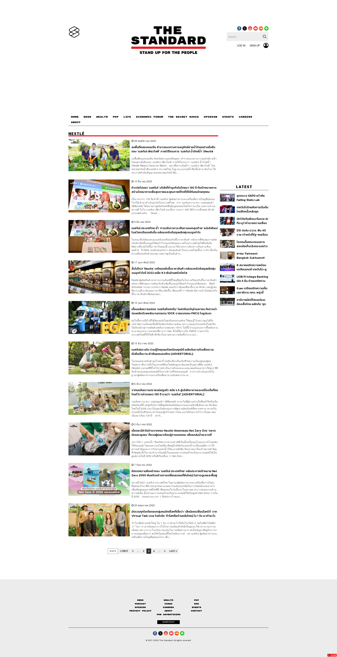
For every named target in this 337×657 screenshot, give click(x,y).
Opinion (140, 607)
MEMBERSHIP (168, 622)
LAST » (173, 551)
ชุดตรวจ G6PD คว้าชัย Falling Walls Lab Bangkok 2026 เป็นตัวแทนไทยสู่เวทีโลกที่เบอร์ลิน (251, 198)
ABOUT (76, 122)
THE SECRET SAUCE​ (183, 117)
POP (115, 117)
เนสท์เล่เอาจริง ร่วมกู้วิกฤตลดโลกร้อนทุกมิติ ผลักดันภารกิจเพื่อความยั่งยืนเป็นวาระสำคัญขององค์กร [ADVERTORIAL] (172, 351)
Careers (168, 607)
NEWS (87, 117)
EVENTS (228, 117)
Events (196, 607)
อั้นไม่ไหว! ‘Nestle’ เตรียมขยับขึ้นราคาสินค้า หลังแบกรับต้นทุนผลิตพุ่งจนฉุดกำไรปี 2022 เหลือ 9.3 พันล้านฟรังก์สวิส (173, 271)
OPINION (210, 117)
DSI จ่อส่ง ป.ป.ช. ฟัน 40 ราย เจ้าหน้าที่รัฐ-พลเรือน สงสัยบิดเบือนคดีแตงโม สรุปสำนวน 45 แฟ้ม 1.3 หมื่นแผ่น (252, 232)
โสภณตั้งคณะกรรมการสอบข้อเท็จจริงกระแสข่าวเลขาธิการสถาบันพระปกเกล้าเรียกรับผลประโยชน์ (252, 244)
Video (168, 604)
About (168, 611)
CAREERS (245, 117)
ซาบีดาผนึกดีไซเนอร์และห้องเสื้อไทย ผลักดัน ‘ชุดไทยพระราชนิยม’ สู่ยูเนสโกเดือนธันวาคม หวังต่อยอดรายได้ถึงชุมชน (252, 302)
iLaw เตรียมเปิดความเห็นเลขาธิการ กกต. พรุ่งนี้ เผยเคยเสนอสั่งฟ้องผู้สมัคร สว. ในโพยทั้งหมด (252, 290)
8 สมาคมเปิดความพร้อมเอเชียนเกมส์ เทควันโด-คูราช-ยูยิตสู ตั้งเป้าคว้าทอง (251, 267)
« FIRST (124, 551)
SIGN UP (255, 45)
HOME (75, 117)
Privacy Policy (140, 611)
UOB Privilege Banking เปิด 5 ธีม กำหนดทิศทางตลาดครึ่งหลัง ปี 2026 (252, 279)
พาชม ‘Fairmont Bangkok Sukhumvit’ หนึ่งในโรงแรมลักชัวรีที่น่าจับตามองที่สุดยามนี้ (252, 255)
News (140, 600)
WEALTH (102, 117)
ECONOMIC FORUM (149, 117)
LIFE (127, 117)
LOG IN (241, 45)
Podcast (140, 604)
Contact (196, 611)
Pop (196, 600)
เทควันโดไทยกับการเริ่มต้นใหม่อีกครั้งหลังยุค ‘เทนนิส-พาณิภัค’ (252, 209)
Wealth (168, 600)
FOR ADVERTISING (168, 614)
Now (196, 604)
